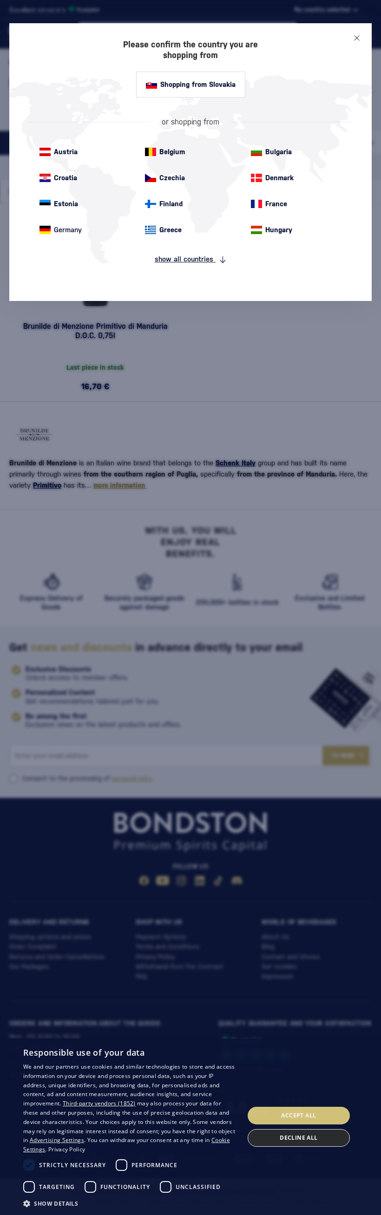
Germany (68, 230)
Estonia (66, 204)
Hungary (278, 230)
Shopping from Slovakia (198, 84)
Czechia (172, 178)
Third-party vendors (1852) (99, 1103)
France (276, 204)
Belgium (172, 152)
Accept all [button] (298, 1115)
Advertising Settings (57, 1140)
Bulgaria (278, 152)
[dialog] (190, 1127)
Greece (170, 230)
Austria (66, 152)
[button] (130, 1203)
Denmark (279, 178)
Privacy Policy (66, 1149)
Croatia (65, 178)
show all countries (185, 259)
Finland (171, 204)
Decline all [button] (298, 1138)
